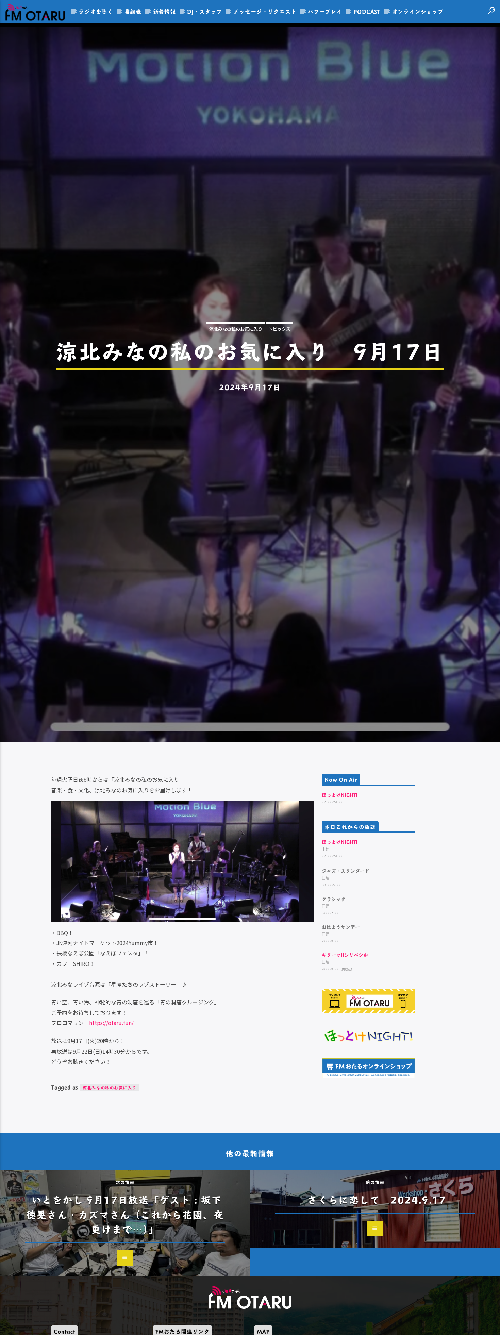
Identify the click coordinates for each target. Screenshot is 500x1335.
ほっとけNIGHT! (339, 841)
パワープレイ (325, 11)
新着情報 (164, 11)
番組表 (132, 11)
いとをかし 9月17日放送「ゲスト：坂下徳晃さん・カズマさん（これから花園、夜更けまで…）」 (125, 1260)
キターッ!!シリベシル (345, 1001)
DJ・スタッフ (204, 11)
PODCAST (367, 11)
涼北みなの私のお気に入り (235, 350)
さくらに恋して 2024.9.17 (376, 1245)
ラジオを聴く (96, 11)
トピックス (279, 350)
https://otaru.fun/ (111, 1069)
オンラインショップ (418, 11)
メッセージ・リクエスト (265, 11)
